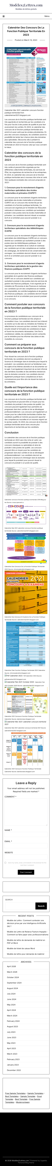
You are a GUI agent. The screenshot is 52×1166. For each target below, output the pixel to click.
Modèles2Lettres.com (26, 5)
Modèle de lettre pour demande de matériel (25, 954)
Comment (10, 796)
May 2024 (11, 1005)
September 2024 (14, 983)
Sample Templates (35, 1093)
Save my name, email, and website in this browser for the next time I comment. (27, 864)
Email (8, 841)
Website (9, 852)
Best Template (21, 1099)
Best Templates (12, 1096)
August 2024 (12, 988)
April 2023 (11, 1048)
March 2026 (12, 972)
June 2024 (11, 999)
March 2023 (12, 1054)
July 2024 (11, 994)
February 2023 (13, 1059)
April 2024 (11, 1010)
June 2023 (11, 1037)
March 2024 (12, 1015)
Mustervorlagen (23, 1102)
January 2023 (13, 1065)
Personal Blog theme (26, 1163)
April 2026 (11, 966)
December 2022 (14, 1070)
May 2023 (11, 1043)
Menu (47, 16)
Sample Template (27, 1096)
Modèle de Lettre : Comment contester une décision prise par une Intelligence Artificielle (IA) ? (26, 923)
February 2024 (13, 1021)
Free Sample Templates (15, 1093)
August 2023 (12, 1026)
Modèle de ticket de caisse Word (21, 948)
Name (8, 830)
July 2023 (11, 1032)
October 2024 (13, 977)
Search (9, 900)
